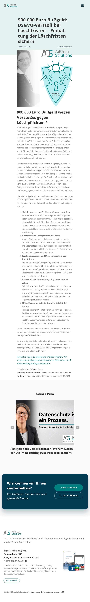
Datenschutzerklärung (50, 592)
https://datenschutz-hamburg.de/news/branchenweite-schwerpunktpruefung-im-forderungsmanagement (44, 372)
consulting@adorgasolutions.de (35, 363)
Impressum (35, 592)
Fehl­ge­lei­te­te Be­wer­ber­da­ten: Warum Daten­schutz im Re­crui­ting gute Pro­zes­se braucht (42, 451)
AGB (62, 592)
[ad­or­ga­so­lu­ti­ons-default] (10, 5)
